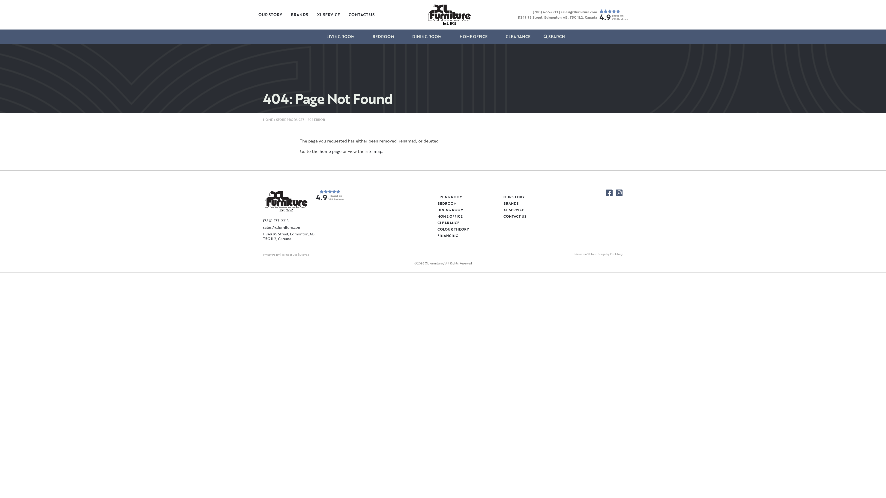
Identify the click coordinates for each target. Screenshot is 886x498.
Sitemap (304, 255)
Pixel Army (616, 254)
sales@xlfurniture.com (579, 12)
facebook (609, 193)
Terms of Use (289, 255)
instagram (619, 193)
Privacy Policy (271, 255)
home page (330, 151)
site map (373, 151)
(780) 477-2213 (545, 12)
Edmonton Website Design (590, 254)
